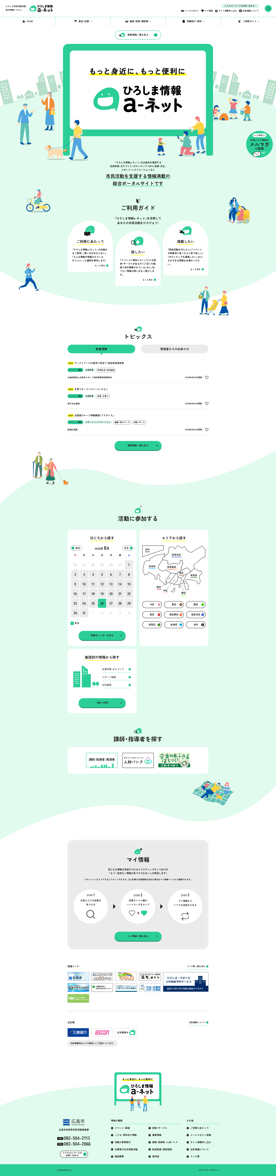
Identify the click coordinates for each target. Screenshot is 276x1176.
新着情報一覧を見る (138, 35)
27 (84, 565)
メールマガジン (192, 11)
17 (84, 593)
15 (129, 584)
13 (111, 584)
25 (93, 603)
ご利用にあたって (199, 1128)
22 (129, 593)
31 (119, 565)
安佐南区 (174, 614)
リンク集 (195, 1156)
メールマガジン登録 (200, 1135)
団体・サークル (159, 1128)
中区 (152, 604)
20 (111, 593)
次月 (126, 548)
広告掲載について (251, 11)
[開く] (268, 8)
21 (119, 593)
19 (102, 593)
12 (102, 584)
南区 (195, 604)
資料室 (155, 1156)
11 (93, 584)
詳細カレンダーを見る (102, 635)
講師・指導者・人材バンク (165, 1142)
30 (111, 565)
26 (75, 565)
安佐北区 (195, 614)
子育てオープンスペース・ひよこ (88, 389)
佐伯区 (173, 624)
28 (93, 565)
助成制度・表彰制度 (162, 1149)
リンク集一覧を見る (196, 966)
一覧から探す (102, 703)
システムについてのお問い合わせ (239, 6)
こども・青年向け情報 (126, 1135)
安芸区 (152, 624)
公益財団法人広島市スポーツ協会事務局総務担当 (90, 377)
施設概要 (119, 1156)
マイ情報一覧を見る (138, 936)
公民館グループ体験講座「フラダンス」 (91, 415)
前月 (77, 548)
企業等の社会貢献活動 (126, 1149)
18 (93, 593)
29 (102, 565)
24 (84, 603)
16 (75, 593)
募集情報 (156, 1135)
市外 (195, 624)
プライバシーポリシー (209, 1170)
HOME (30, 21)
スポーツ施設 (109, 677)
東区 (174, 604)
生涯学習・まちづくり (113, 669)
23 (75, 603)
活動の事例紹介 (123, 1142)
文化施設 (106, 685)
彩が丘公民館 (74, 404)
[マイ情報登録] (206, 377)
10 (84, 584)
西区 (152, 614)
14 (120, 584)
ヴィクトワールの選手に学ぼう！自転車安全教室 (96, 363)
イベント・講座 (122, 1128)
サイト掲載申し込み (228, 11)
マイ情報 (209, 11)
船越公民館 (73, 430)
